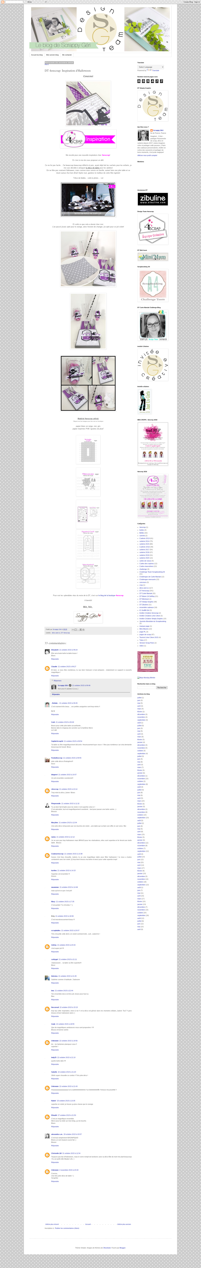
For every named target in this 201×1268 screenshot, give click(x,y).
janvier (139, 742)
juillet (139, 698)
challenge (143, 569)
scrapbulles (55, 930)
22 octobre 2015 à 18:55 (65, 1024)
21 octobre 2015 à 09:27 (67, 667)
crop (141, 585)
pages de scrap (145, 635)
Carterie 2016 (144, 547)
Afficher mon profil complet (147, 155)
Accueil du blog (37, 55)
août (139, 723)
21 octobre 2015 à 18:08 (64, 916)
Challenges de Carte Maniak (150, 577)
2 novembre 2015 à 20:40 (68, 1170)
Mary (53, 902)
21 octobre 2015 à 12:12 (65, 837)
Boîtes (141, 533)
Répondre (55, 659)
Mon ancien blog (52, 55)
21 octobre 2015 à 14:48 (69, 887)
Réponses (57, 681)
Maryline (54, 823)
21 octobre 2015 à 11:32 (70, 804)
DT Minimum (144, 599)
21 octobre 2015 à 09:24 (68, 650)
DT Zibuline (143, 605)
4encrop (142, 527)
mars (139, 709)
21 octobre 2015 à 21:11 (68, 959)
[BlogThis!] (75, 629)
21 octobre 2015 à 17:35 (65, 902)
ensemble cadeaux (146, 607)
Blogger (122, 1248)
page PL (142, 632)
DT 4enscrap (65, 633)
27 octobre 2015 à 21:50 (67, 1115)
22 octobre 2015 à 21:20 (67, 1072)
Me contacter (67, 55)
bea (52, 991)
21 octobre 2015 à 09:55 (72, 758)
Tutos (141, 640)
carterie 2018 (144, 552)
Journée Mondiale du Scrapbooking (152, 621)
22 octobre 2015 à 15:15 (69, 1007)
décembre (141, 714)
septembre (141, 720)
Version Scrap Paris (146, 643)
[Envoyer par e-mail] (73, 629)
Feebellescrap (56, 758)
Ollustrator (107, 1248)
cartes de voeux (145, 561)
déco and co (56, 633)
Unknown (55, 1041)
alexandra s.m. (57, 1134)
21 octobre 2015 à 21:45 (67, 976)
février (139, 712)
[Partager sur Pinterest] (83, 629)
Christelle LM (56, 1153)
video (141, 646)
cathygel (54, 959)
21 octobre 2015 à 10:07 (67, 775)
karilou (54, 870)
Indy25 (53, 1057)
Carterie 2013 (144, 538)
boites (141, 530)
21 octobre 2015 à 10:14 (68, 789)
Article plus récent (52, 1224)
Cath (53, 722)
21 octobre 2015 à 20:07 (70, 930)
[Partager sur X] (78, 629)
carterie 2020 (144, 558)
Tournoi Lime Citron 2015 (148, 637)
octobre (140, 751)
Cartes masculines (146, 566)
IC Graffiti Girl (144, 610)
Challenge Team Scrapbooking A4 (152, 572)
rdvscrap (54, 789)
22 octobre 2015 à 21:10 (66, 1057)
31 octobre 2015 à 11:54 (71, 1153)
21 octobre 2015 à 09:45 (68, 703)
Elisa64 (54, 1115)
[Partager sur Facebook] (80, 629)
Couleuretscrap (57, 854)
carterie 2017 (144, 550)
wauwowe (55, 887)
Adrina (53, 945)
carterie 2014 (144, 541)
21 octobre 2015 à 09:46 (81, 685)
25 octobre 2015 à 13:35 (66, 1101)
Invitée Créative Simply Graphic (151, 619)
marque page (144, 626)
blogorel (54, 775)
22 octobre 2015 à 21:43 (68, 1086)
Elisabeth (55, 650)
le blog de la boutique (106, 595)
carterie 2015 (144, 544)
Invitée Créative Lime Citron (149, 616)
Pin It (46, 64)
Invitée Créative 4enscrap (148, 613)
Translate (155, 70)
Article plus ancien (124, 1224)
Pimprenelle (56, 804)
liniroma (54, 976)
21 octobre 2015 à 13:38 (73, 854)
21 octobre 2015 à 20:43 (66, 945)
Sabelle (54, 1072)
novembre (141, 717)
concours (142, 582)
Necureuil (55, 1007)
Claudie (54, 667)
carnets (142, 536)
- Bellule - (55, 703)
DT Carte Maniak (145, 593)
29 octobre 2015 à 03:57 (73, 1134)
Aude (53, 1024)
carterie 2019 (144, 555)
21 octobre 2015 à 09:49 (65, 722)
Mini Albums (143, 629)
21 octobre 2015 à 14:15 (66, 870)
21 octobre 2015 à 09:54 (73, 741)
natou (53, 837)
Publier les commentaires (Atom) (67, 1228)
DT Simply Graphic (146, 602)
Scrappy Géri (63, 685)
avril (139, 706)
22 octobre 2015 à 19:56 (68, 1041)
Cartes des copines (146, 564)
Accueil (88, 1224)
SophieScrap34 (57, 741)
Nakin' (53, 1101)
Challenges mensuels (147, 579)
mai (138, 703)
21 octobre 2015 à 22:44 (64, 991)
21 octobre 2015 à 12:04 (68, 823)
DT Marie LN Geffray (147, 596)
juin (138, 700)
